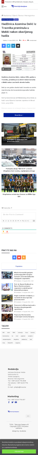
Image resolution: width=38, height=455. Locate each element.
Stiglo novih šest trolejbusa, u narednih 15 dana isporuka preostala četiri (24, 297)
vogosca (17, 343)
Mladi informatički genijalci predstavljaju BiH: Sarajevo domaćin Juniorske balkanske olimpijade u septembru (24, 275)
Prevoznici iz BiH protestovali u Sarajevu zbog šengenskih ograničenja (18, 140)
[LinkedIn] (13, 46)
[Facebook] (4, 46)
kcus (26, 332)
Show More (18, 115)
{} (25, 220)
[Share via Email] (18, 46)
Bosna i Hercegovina (27, 15)
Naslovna (7, 15)
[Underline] (8, 221)
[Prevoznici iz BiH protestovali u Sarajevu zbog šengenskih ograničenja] (7, 308)
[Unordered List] (15, 221)
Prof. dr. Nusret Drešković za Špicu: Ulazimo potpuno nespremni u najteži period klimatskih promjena (23, 287)
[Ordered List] (13, 221)
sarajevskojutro (7, 339)
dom (8, 332)
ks (12, 336)
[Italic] (6, 221)
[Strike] (11, 221)
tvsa (4, 343)
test (31, 339)
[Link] (23, 221)
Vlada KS (10, 343)
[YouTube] (19, 257)
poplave (23, 336)
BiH (3, 332)
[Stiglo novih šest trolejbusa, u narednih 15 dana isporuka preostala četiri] (7, 298)
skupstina (16, 339)
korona (33, 332)
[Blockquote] (18, 221)
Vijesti (14, 15)
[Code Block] (20, 221)
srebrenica (24, 339)
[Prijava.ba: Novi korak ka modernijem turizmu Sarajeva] (7, 317)
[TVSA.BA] (19, 6)
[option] (19, 134)
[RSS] (24, 257)
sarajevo (30, 336)
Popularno (19, 266)
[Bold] (3, 221)
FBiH (14, 332)
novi (17, 336)
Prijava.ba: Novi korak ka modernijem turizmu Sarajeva (24, 316)
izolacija (20, 332)
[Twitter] (8, 46)
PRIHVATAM (19, 451)
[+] (28, 220)
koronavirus (6, 336)
